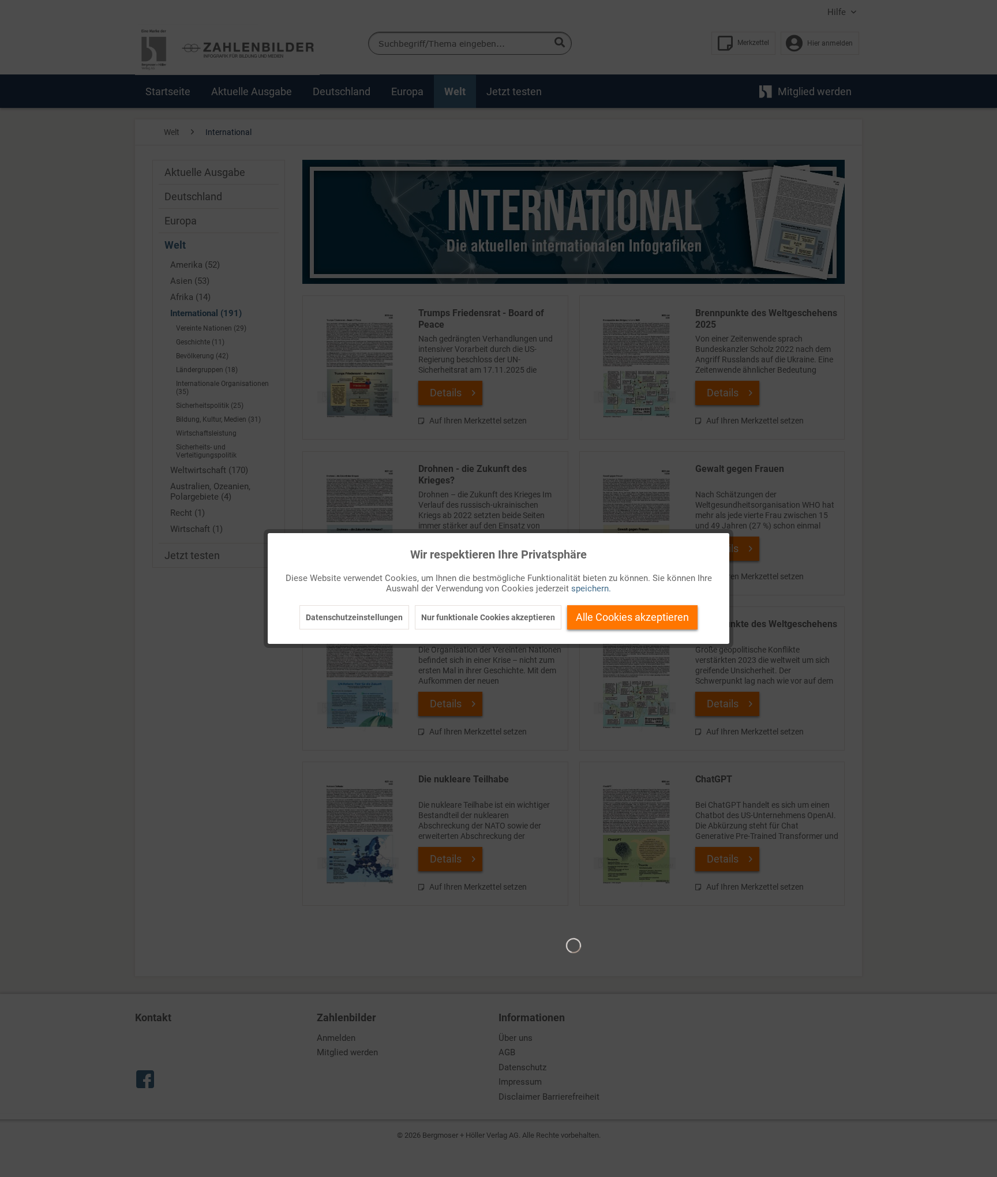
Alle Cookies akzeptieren (632, 617)
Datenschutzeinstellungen (354, 617)
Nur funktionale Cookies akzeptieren (488, 617)
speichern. (591, 588)
